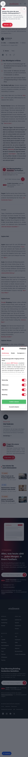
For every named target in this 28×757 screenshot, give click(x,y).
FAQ (16, 636)
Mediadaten (4, 619)
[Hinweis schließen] (24, 9)
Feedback (7, 753)
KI (1, 636)
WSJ (5, 257)
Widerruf (17, 648)
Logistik (5, 473)
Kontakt (3, 625)
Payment (3, 648)
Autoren (17, 622)
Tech (5, 484)
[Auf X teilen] (6, 54)
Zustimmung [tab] (5, 353)
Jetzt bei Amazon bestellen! (9, 226)
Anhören (24, 42)
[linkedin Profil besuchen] (3, 713)
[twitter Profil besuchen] (14, 713)
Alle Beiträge (6, 435)
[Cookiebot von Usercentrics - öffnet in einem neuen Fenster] (19, 349)
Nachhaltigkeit (5, 645)
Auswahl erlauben (14, 407)
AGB (14, 709)
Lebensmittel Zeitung (7, 273)
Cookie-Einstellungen (20, 654)
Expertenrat (18, 625)
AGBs (16, 642)
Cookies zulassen (14, 401)
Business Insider (6, 337)
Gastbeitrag (4, 622)
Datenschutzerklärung (7, 592)
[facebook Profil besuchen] (10, 713)
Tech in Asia (7, 123)
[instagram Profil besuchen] (6, 713)
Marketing (11, 149)
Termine (3, 660)
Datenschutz (18, 645)
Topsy (22, 246)
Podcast (3, 654)
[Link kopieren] (14, 54)
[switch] (24, 385)
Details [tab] (13, 353)
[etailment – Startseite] (14, 4)
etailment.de (18, 619)
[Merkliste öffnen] (3, 3)
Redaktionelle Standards (6, 709)
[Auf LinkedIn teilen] (2, 54)
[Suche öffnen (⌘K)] (20, 3)
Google (3, 302)
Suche (2, 706)
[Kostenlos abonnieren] (22, 179)
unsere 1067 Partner (12, 363)
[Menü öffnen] (25, 3)
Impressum (18, 639)
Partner (17, 628)
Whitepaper (4, 657)
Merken (7, 50)
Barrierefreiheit (18, 651)
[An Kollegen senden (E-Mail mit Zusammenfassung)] (10, 54)
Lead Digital (11, 154)
